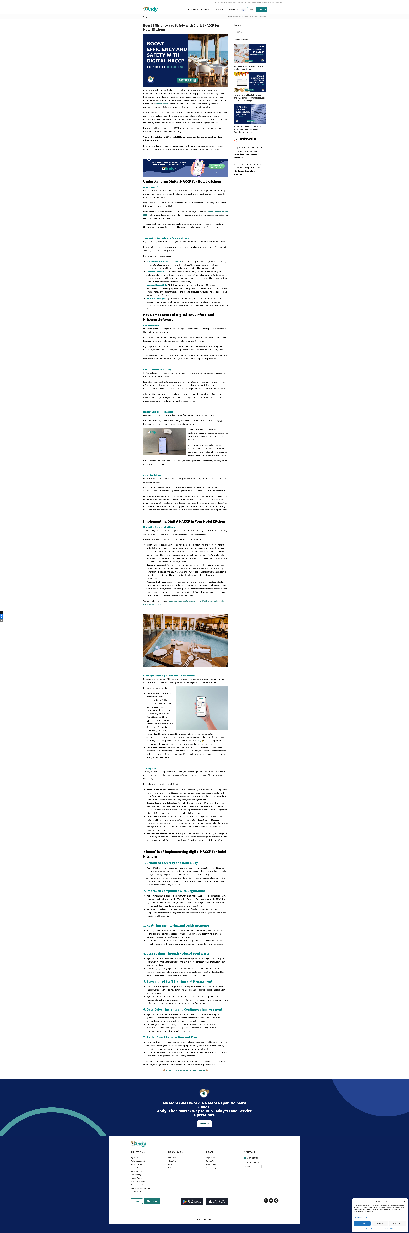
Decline (380, 1223)
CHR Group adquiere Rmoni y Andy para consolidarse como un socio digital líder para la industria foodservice (175, 2)
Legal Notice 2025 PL (388, 1229)
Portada (230, 16)
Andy (199, 740)
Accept (362, 1223)
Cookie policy (369, 1229)
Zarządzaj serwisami (361, 1217)
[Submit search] (263, 32)
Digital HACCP (175, 261)
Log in (137, 1201)
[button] (405, 1201)
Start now (152, 1201)
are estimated (162, 103)
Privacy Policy (378, 1229)
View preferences (397, 1223)
